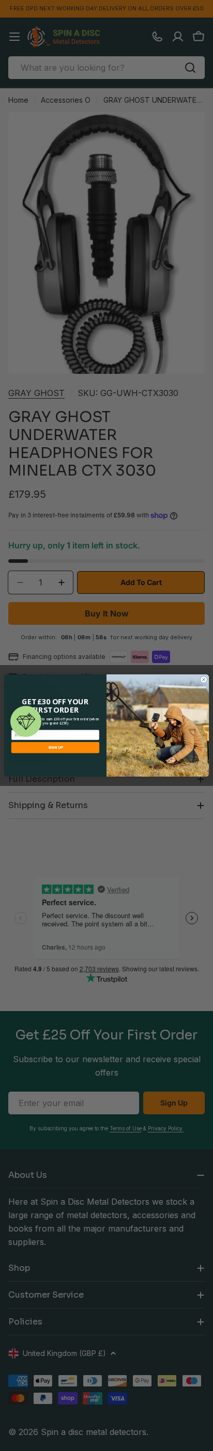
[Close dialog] (203, 679)
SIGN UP (55, 747)
